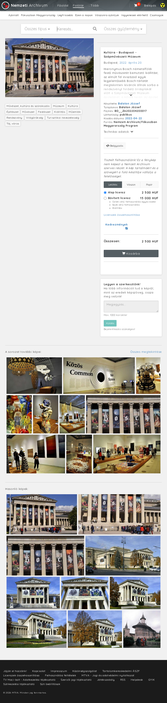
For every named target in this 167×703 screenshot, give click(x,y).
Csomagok (157, 15)
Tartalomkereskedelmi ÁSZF (121, 671)
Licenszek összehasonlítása (122, 214)
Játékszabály (106, 679)
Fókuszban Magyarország (38, 15)
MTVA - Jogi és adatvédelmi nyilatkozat (108, 675)
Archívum (29, 5)
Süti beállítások (50, 684)
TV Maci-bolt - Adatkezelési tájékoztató (29, 679)
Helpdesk (137, 679)
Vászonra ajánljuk (107, 15)
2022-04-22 (133, 118)
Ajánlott (13, 15)
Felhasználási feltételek (60, 675)
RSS (122, 679)
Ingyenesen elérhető (134, 15)
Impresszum (59, 671)
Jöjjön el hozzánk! (15, 671)
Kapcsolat (38, 671)
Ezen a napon (84, 15)
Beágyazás (116, 145)
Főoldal (62, 5)
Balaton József (129, 103)
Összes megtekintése (146, 351)
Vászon (131, 184)
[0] (136, 5)
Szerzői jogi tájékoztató (76, 679)
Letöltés (112, 184)
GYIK (152, 679)
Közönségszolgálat (84, 671)
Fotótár (78, 5)
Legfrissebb (65, 15)
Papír (149, 184)
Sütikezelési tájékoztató (19, 684)
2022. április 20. (131, 62)
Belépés (150, 5)
